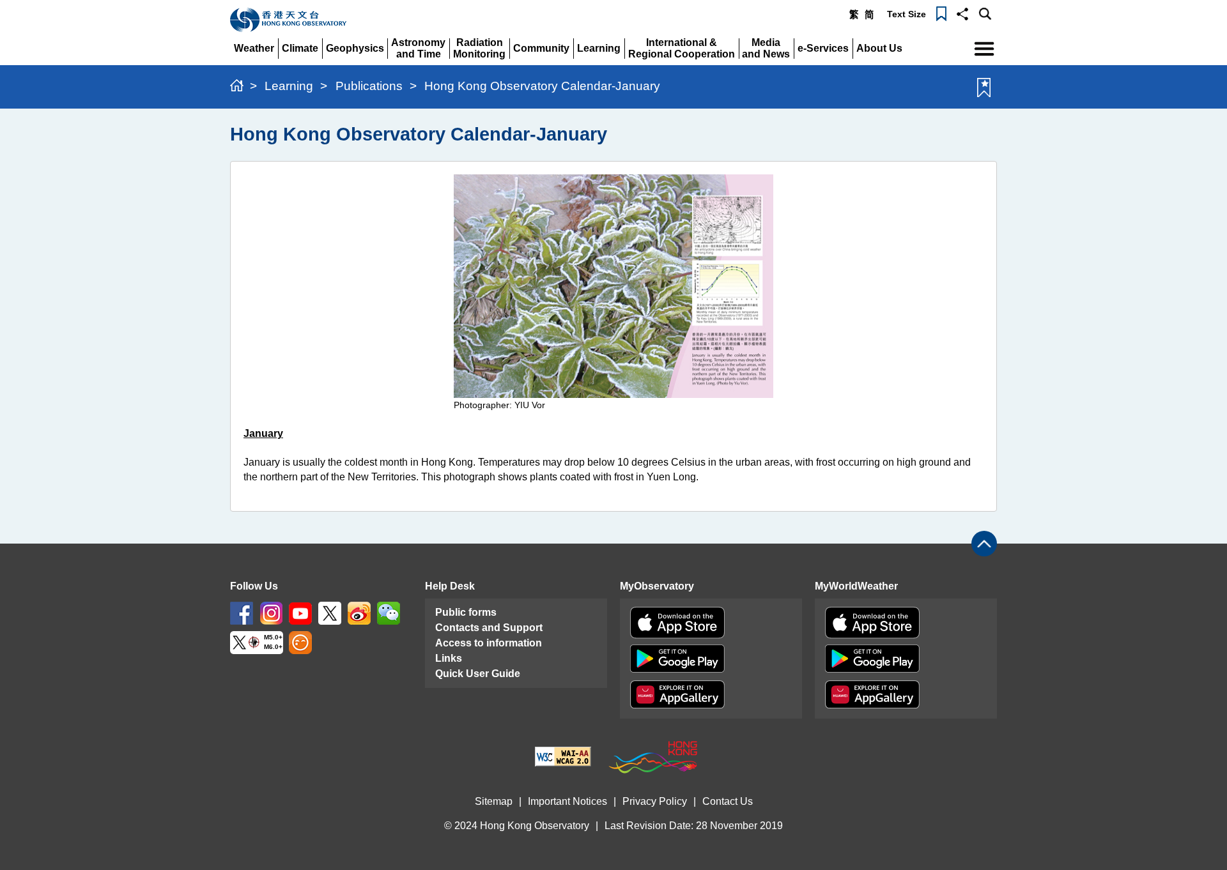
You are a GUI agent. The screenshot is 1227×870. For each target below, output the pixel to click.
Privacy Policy (654, 801)
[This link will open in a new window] (241, 612)
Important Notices (567, 801)
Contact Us (727, 801)
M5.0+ (273, 637)
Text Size (906, 14)
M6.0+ (273, 647)
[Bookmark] (941, 13)
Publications (369, 86)
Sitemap (494, 801)
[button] (962, 13)
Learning (289, 86)
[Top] (984, 543)
